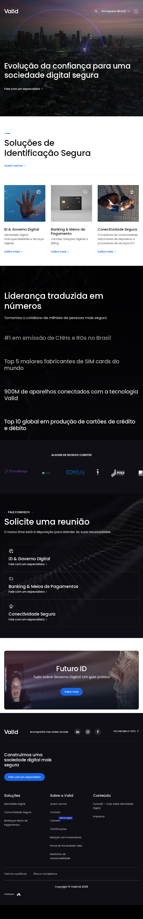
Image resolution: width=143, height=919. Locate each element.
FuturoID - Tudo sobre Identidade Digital (113, 806)
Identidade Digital (14, 804)
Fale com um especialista (24, 777)
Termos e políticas (15, 874)
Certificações (58, 829)
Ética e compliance (45, 874)
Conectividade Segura (17, 812)
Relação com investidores (65, 837)
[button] (116, 11)
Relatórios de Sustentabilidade (60, 856)
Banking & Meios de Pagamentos (16, 823)
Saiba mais (71, 691)
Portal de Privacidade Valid (66, 845)
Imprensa (98, 816)
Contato (55, 812)
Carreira (55, 820)
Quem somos (58, 804)
